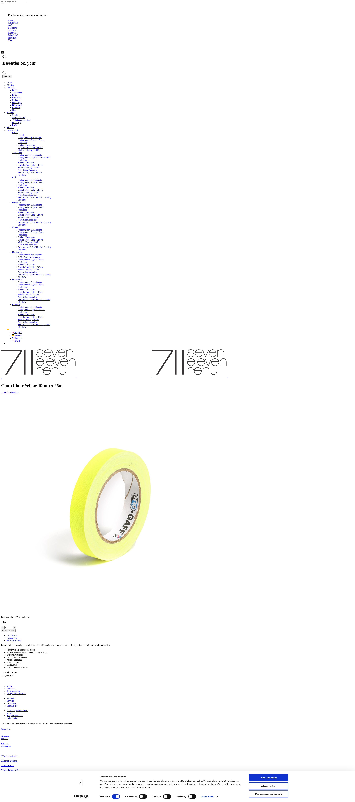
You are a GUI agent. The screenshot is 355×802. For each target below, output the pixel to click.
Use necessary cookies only (268, 794)
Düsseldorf (17, 105)
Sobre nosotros (18, 117)
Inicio (9, 686)
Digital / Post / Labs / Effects (30, 147)
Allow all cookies (268, 778)
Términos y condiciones (17, 710)
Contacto (11, 87)
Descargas (16, 122)
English (18, 332)
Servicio (10, 112)
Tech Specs (12, 635)
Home (9, 82)
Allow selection (268, 786)
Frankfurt (16, 107)
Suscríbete (5, 729)
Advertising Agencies (27, 170)
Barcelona (16, 97)
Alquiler (10, 85)
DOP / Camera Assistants (29, 257)
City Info (22, 175)
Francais (18, 338)
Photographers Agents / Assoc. (31, 140)
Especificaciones (14, 640)
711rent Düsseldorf (9, 770)
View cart (7, 76)
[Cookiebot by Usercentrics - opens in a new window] (81, 797)
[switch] (143, 796)
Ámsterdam (17, 92)
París (14, 95)
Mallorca (16, 100)
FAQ (14, 125)
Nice (14, 110)
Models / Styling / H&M (28, 150)
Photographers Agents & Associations (34, 157)
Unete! (21, 135)
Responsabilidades (15, 715)
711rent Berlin (7, 765)
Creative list (12, 706)
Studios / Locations (26, 145)
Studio (15, 115)
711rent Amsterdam (9, 756)
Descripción (12, 638)
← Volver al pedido (9, 392)
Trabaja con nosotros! (21, 120)
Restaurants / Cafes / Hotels (30, 172)
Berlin (15, 90)
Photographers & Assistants (30, 137)
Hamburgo (17, 102)
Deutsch (18, 335)
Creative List (12, 130)
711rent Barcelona (9, 761)
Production (22, 142)
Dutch (17, 341)
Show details (207, 796)
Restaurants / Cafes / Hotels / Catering (34, 197)
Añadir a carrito (8, 631)
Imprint (10, 713)
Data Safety (12, 718)
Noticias (10, 127)
